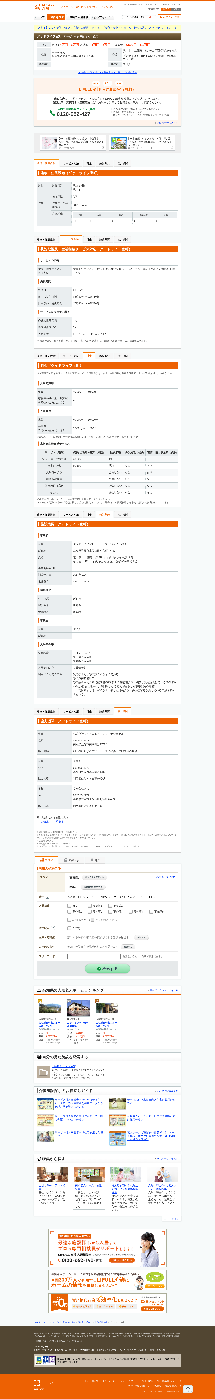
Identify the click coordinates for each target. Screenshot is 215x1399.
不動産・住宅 (40, 1350)
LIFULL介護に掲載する (138, 1386)
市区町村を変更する (93, 887)
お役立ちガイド (103, 17)
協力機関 (122, 163)
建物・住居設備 (46, 163)
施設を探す (57, 17)
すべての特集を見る (167, 1159)
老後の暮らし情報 (146, 1350)
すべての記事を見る (167, 1091)
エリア (48, 860)
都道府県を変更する (94, 877)
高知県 (45, 821)
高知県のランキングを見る (164, 990)
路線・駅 (73, 860)
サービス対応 (71, 163)
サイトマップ (176, 4)
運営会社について (173, 1386)
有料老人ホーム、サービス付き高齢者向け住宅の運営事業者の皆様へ (107, 1280)
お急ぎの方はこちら (167, 123)
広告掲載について (152, 4)
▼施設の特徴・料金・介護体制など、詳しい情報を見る (107, 72)
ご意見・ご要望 (125, 1381)
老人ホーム (62, 1350)
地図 (97, 860)
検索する (110, 968)
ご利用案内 (165, 4)
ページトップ (188, 1391)
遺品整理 (131, 1350)
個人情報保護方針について (169, 1381)
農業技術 (161, 1350)
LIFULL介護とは (90, 1381)
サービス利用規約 (145, 1381)
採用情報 (157, 1386)
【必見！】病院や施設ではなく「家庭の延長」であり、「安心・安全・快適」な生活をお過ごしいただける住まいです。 (107, 27)
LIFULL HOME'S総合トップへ (133, 4)
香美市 (60, 821)
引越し (51, 1350)
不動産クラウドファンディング (110, 1350)
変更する (141, 937)
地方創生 (73, 1350)
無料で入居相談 (79, 17)
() (104, 920)
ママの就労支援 (87, 1350)
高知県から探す (165, 877)
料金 (89, 163)
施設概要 (104, 163)
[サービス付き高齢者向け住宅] (81, 36)
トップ (41, 17)
